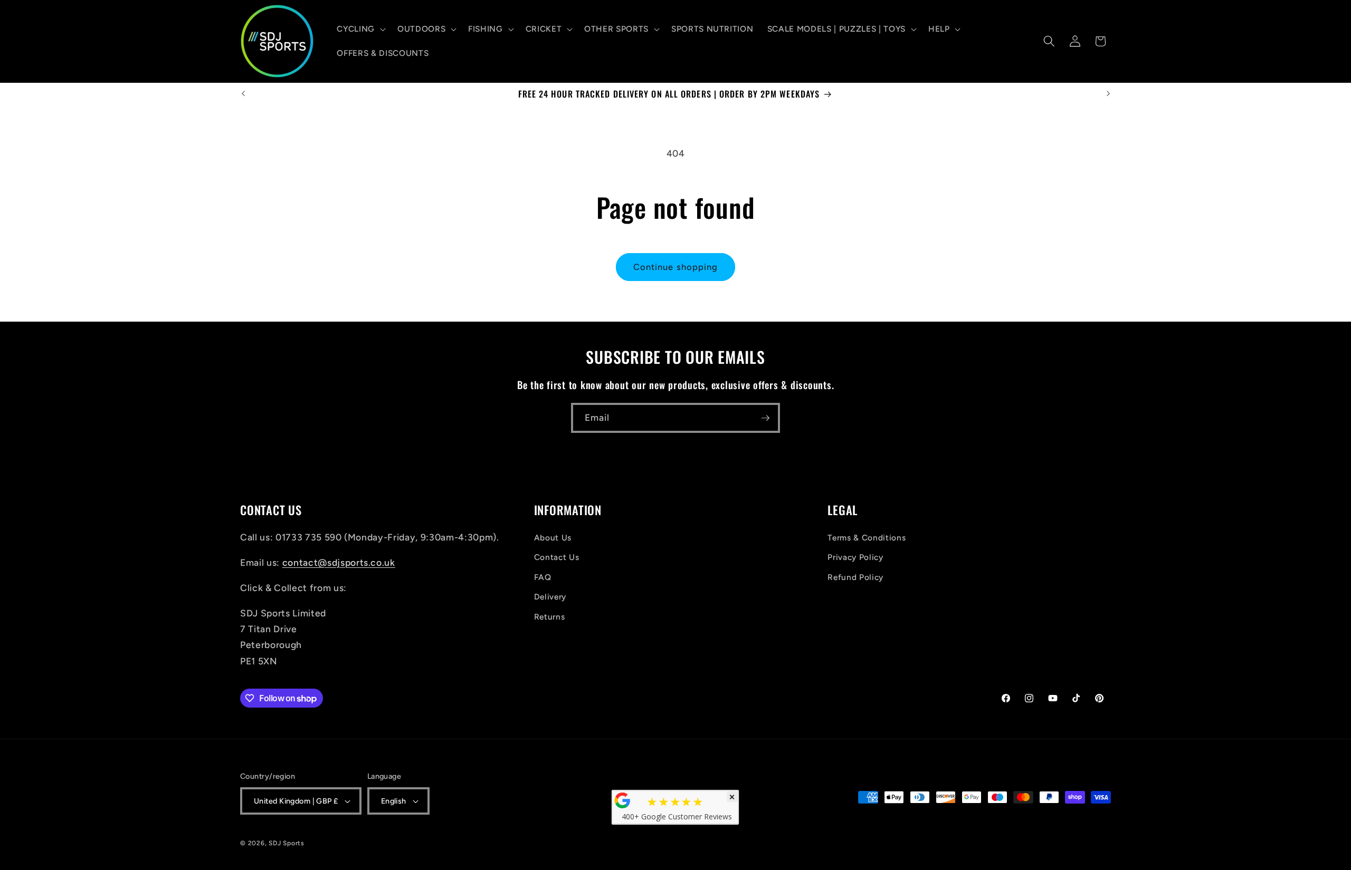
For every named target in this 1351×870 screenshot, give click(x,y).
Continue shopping (675, 267)
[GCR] (622, 800)
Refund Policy (855, 577)
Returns (549, 617)
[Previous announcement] (243, 94)
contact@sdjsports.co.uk (338, 562)
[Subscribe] (765, 418)
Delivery (550, 597)
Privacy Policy (855, 557)
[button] (360, 29)
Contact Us (556, 557)
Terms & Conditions (866, 538)
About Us (553, 538)
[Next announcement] (1108, 94)
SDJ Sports (287, 843)
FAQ (542, 577)
